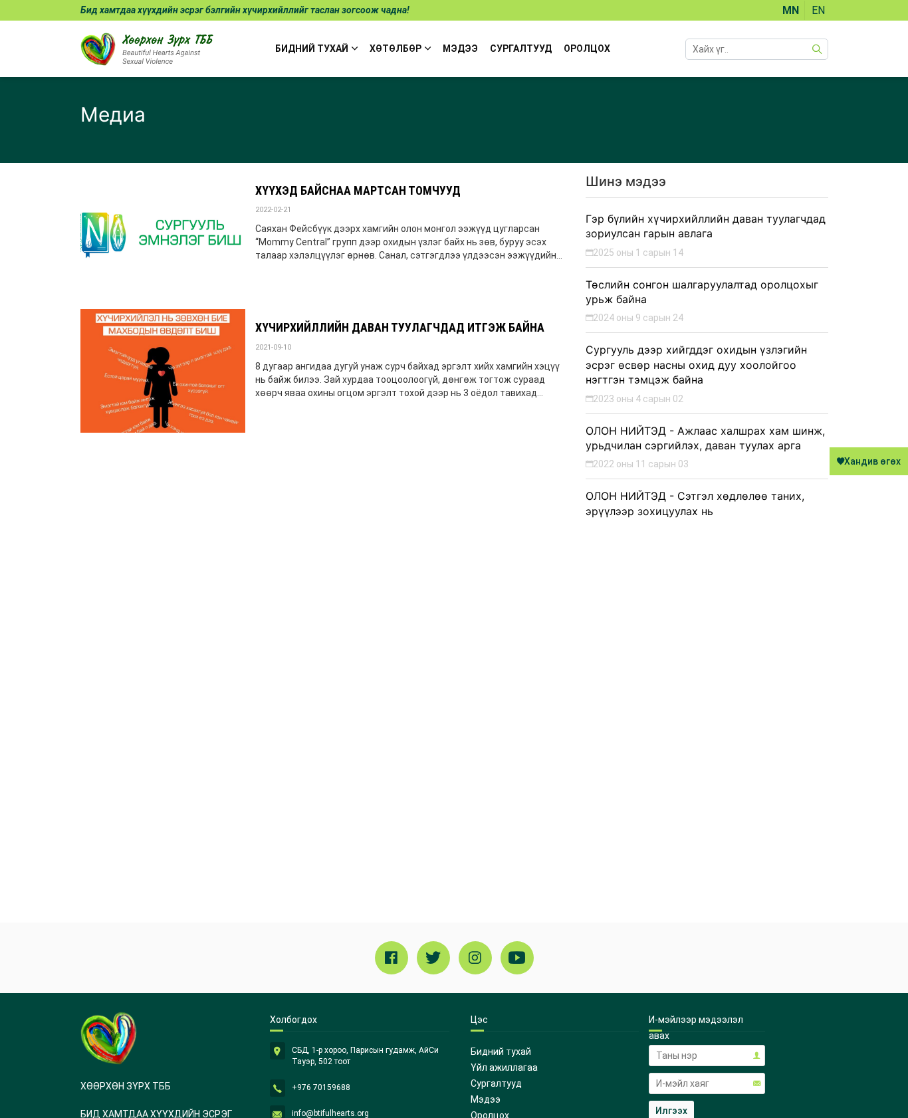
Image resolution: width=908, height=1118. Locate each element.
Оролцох (587, 48)
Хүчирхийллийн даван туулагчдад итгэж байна (399, 327)
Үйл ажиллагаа (504, 1067)
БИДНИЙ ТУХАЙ (311, 48)
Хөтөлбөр (395, 48)
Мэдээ (460, 48)
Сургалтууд (521, 48)
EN (818, 10)
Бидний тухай (501, 1051)
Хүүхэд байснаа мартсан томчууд (358, 190)
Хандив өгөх (872, 461)
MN (790, 10)
